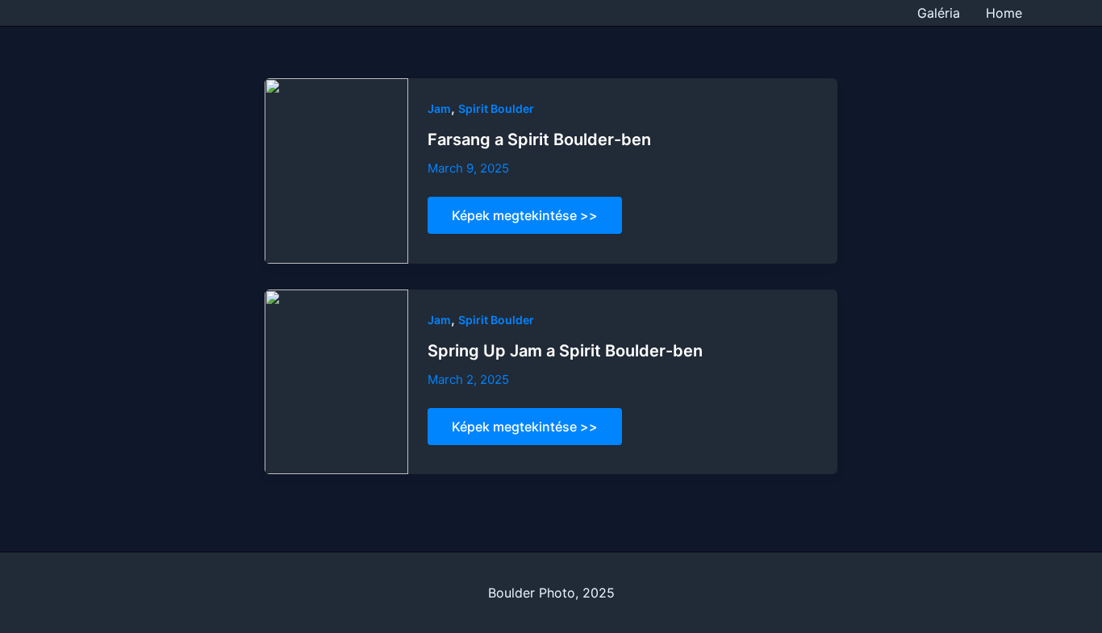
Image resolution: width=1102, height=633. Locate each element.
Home (1004, 13)
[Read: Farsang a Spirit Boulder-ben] (336, 169)
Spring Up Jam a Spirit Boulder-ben (565, 350)
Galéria (938, 13)
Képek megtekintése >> (524, 220)
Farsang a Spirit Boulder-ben (539, 139)
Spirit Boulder (496, 108)
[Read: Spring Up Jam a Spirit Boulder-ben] (336, 381)
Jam (439, 108)
